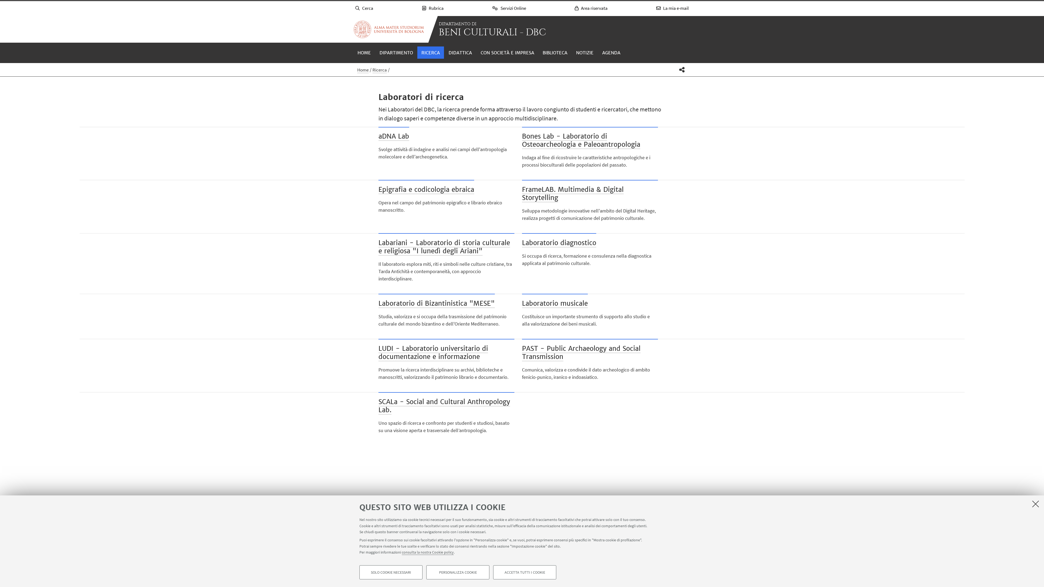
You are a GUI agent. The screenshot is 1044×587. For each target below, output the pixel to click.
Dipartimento (396, 52)
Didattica (460, 52)
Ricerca (430, 52)
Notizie (585, 52)
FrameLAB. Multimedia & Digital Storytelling (573, 193)
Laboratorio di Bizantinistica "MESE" (436, 303)
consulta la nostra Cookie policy (428, 552)
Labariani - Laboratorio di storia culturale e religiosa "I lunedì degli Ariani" (444, 247)
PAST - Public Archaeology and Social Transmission (581, 352)
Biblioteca (555, 52)
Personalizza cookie (458, 572)
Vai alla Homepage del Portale (388, 29)
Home (364, 52)
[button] (682, 69)
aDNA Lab (393, 136)
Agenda (611, 52)
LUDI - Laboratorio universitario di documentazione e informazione (433, 352)
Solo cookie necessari (391, 572)
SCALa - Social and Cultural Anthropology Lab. (444, 406)
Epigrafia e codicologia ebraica (426, 189)
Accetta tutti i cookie (525, 572)
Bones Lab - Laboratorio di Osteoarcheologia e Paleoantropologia (581, 140)
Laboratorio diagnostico (559, 243)
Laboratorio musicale (555, 303)
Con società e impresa (507, 52)
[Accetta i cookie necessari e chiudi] (1035, 503)
